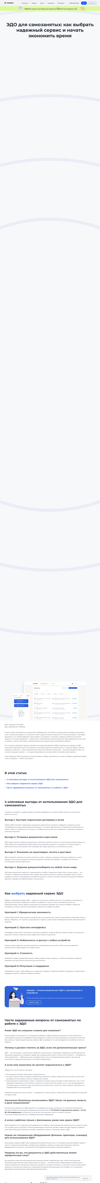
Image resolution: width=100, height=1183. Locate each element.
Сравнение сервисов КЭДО (14, 1161)
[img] (16, 1171)
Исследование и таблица (11, 1157)
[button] (16, 1174)
